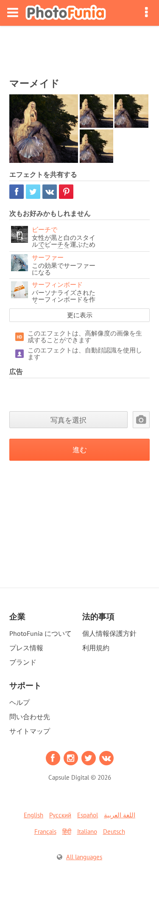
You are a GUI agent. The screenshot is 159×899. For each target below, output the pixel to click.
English (33, 815)
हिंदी (66, 832)
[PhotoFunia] (65, 13)
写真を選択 (68, 420)
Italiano (87, 832)
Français (45, 832)
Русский (60, 815)
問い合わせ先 (29, 716)
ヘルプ (19, 702)
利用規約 (95, 647)
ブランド (22, 662)
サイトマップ (29, 731)
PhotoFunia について (40, 633)
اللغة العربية (119, 815)
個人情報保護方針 (109, 633)
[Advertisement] (80, 49)
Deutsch (114, 832)
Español (87, 815)
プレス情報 (26, 647)
